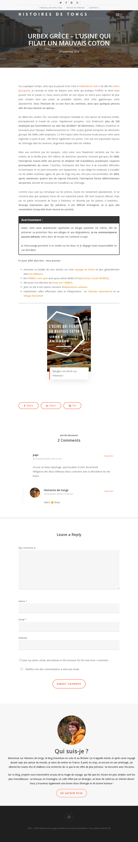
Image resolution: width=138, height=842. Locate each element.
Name (23, 601)
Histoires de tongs (54, 14)
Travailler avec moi (50, 7)
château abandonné (100, 291)
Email (22, 619)
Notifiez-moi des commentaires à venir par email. (52, 669)
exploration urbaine (75, 287)
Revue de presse (76, 7)
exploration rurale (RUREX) (92, 278)
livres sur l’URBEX (62, 282)
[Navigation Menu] (117, 14)
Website (23, 637)
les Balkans (36, 273)
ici (43, 94)
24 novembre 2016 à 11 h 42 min (58, 494)
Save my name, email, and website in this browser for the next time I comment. (65, 660)
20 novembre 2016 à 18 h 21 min (47, 458)
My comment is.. (28, 547)
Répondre (108, 456)
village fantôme (33, 295)
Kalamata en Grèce (89, 86)
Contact (94, 7)
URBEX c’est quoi (38, 278)
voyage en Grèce (85, 269)
